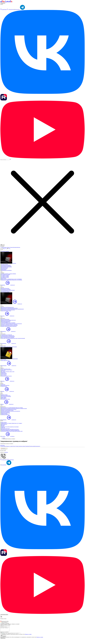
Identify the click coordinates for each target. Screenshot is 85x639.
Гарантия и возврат (22, 446)
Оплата (8, 247)
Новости (5, 247)
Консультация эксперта (4, 614)
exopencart (6, 452)
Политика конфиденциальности (34, 446)
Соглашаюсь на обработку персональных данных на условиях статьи (16, 634)
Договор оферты (3, 446)
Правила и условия (9, 446)
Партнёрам (15, 247)
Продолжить (2, 445)
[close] (0, 620)
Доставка (11, 247)
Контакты (18, 247)
